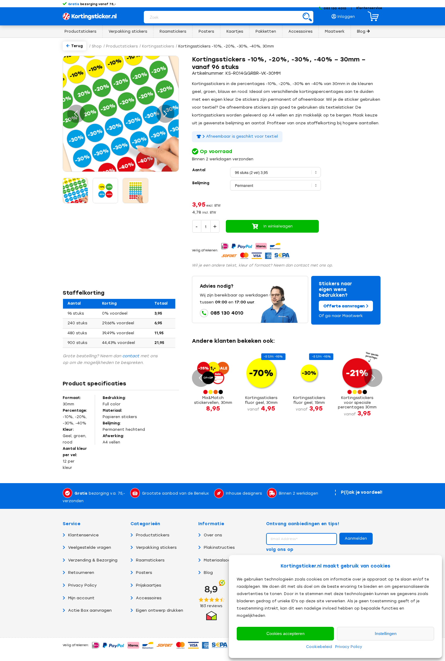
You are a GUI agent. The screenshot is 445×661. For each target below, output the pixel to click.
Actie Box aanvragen (90, 610)
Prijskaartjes (148, 585)
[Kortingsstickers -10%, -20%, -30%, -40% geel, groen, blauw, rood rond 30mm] (105, 190)
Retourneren (81, 572)
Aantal (198, 170)
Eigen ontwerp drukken (159, 610)
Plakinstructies (219, 547)
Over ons (213, 535)
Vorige (76, 114)
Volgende (165, 114)
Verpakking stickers (156, 547)
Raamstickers (150, 560)
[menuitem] (344, 15)
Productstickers (152, 535)
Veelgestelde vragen (89, 547)
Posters (144, 572)
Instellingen (386, 633)
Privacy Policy (348, 647)
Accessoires (148, 598)
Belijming (200, 183)
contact (130, 356)
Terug (77, 46)
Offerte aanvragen (344, 306)
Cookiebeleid (319, 647)
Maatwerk (352, 315)
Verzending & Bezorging (92, 560)
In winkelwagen (278, 226)
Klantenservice (369, 8)
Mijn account (81, 598)
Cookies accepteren (285, 633)
